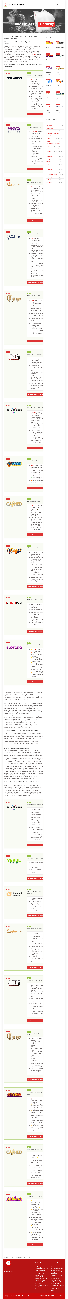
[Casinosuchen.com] (14, 5)
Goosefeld (54, 182)
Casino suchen (59, 5)
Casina (32, 187)
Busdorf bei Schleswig (54, 174)
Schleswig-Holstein (24, 1257)
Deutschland (16, 1257)
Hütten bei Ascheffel (54, 136)
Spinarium (33, 412)
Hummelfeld (54, 128)
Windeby (54, 159)
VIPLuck (33, 238)
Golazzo (33, 80)
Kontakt (42, 1295)
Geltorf (54, 141)
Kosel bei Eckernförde (54, 131)
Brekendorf (54, 156)
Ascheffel (52, 138)
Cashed (34, 506)
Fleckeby (39, 75)
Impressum (60, 1295)
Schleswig (54, 169)
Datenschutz (54, 1295)
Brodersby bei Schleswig (54, 144)
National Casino (32, 54)
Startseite (50, 5)
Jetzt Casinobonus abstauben (36, 114)
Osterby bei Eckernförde (54, 134)
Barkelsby (54, 180)
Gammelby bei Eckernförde (54, 149)
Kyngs (32, 300)
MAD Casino (34, 131)
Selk (54, 164)
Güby (54, 123)
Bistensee (54, 177)
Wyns (32, 465)
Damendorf (52, 151)
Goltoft (54, 154)
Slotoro (35, 649)
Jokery (32, 359)
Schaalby (54, 161)
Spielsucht (47, 1295)
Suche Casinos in (8, 1257)
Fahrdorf (52, 146)
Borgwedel (54, 125)
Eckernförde (54, 172)
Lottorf (54, 167)
